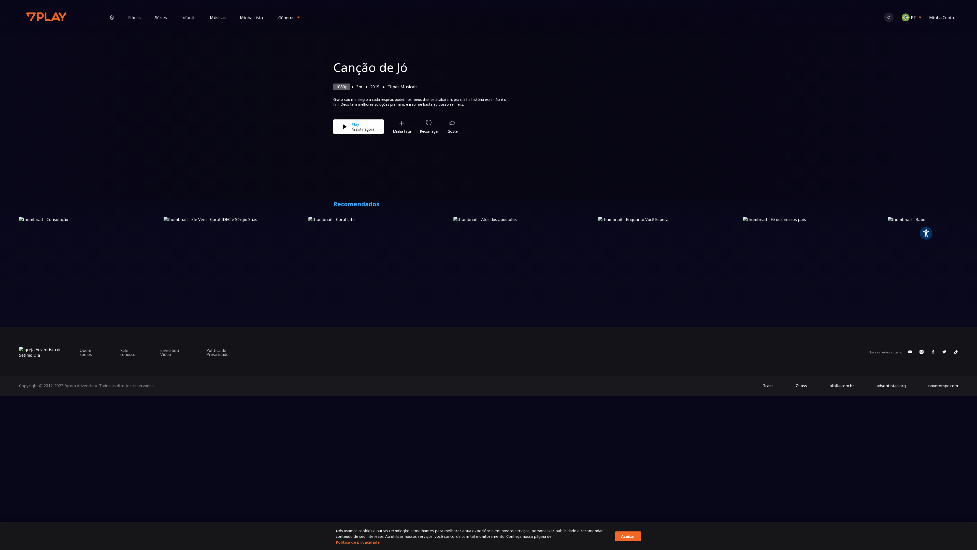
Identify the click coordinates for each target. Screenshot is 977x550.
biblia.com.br (841, 386)
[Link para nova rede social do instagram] (921, 352)
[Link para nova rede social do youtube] (910, 352)
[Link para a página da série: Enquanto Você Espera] (669, 257)
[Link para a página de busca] (889, 17)
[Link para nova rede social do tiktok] (956, 352)
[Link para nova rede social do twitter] (944, 352)
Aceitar (628, 536)
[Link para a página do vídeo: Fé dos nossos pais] (814, 257)
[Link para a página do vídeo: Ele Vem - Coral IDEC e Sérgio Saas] (235, 257)
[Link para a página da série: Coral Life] (379, 257)
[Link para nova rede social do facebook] (933, 352)
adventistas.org (891, 386)
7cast (768, 386)
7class (801, 386)
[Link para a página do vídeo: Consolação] (90, 257)
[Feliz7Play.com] (46, 17)
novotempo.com (943, 386)
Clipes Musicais (402, 87)
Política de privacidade (358, 542)
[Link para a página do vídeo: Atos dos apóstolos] (524, 257)
